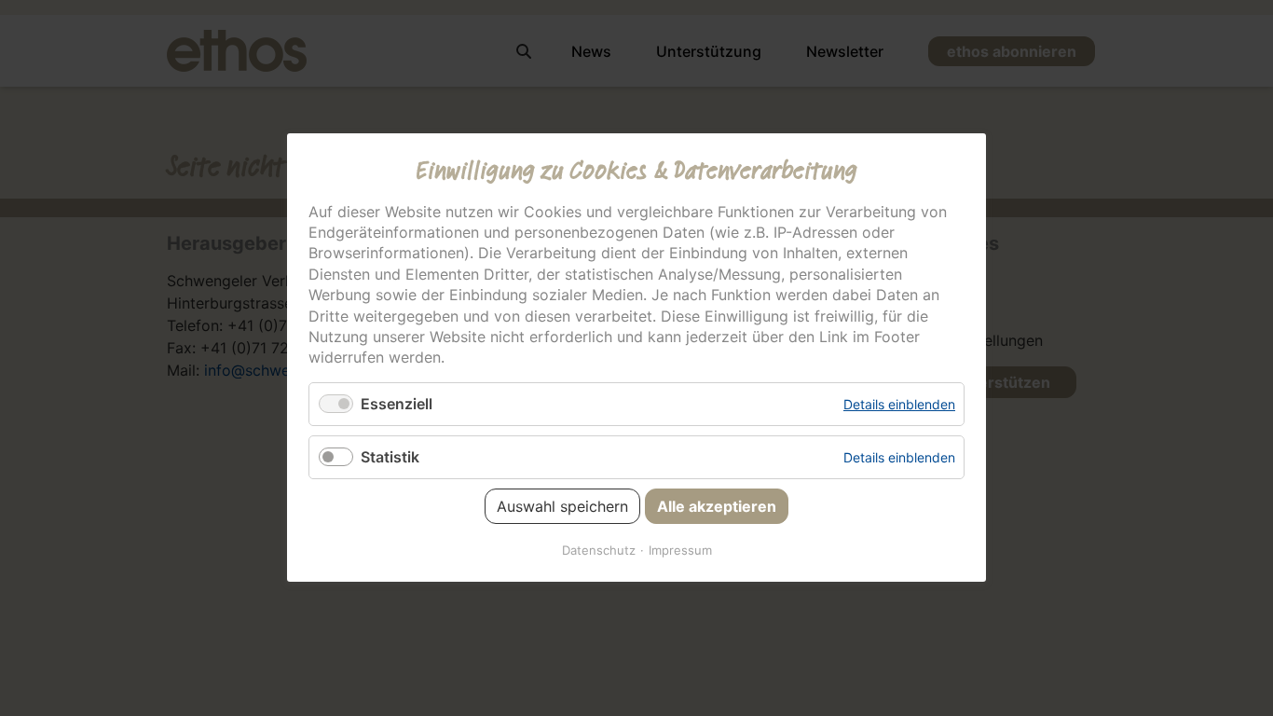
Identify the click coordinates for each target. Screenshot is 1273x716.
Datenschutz (599, 551)
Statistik (390, 457)
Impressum (680, 551)
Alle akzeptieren (716, 507)
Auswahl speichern (562, 507)
